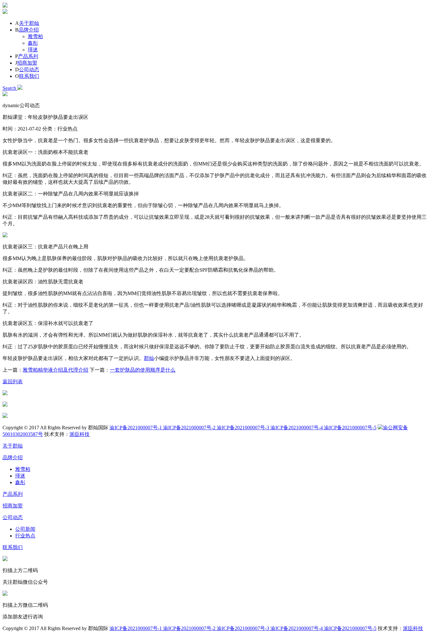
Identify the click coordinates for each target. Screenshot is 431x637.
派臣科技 (79, 434)
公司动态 (29, 69)
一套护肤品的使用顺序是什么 (142, 370)
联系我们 (29, 76)
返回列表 (13, 381)
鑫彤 (33, 43)
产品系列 (28, 56)
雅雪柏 (35, 36)
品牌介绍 (29, 29)
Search (10, 88)
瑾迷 (33, 49)
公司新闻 (25, 529)
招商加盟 (27, 63)
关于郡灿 (29, 23)
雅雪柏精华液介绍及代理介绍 (55, 370)
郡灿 (149, 358)
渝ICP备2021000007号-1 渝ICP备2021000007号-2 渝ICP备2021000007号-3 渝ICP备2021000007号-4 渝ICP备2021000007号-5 (242, 427)
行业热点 (25, 535)
